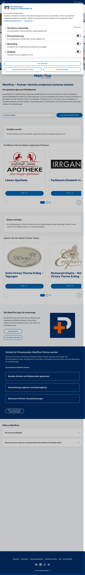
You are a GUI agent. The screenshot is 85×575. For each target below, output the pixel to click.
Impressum (28, 21)
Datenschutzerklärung (12, 21)
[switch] (79, 35)
